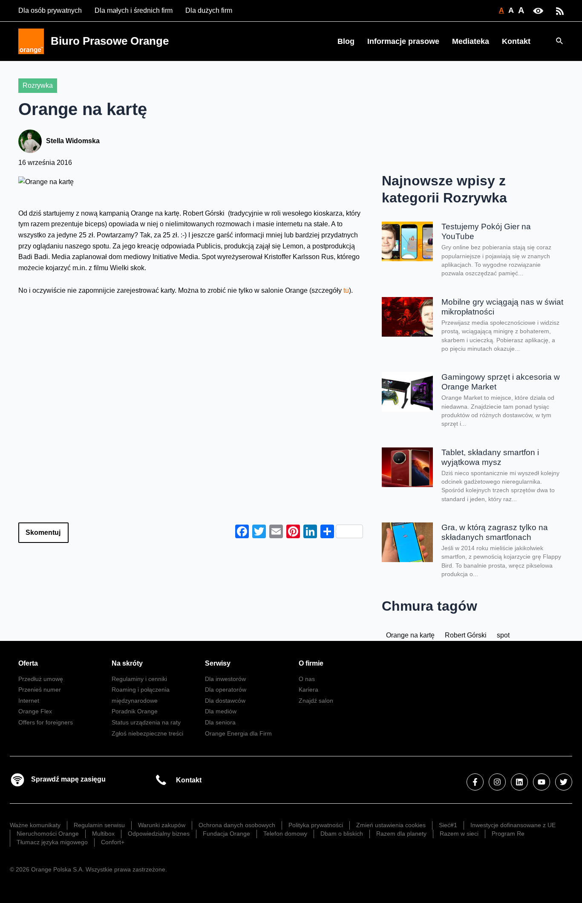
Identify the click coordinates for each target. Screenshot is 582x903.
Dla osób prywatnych (50, 10)
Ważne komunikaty (35, 825)
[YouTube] (541, 781)
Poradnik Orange (135, 711)
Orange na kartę (410, 635)
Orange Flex (35, 711)
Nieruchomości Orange (48, 833)
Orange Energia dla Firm (238, 733)
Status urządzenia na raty (146, 722)
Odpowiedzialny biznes (159, 833)
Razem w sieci (459, 833)
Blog (345, 41)
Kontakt (516, 41)
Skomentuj (43, 532)
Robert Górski (466, 635)
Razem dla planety (401, 833)
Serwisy (217, 663)
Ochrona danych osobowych (237, 825)
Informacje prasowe (403, 41)
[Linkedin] (519, 781)
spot (503, 635)
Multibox (103, 833)
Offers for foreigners (45, 722)
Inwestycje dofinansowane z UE (513, 825)
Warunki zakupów (161, 825)
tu (346, 290)
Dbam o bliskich (341, 833)
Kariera (308, 689)
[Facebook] (475, 781)
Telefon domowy (285, 833)
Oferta (28, 663)
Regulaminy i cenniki (139, 678)
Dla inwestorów (225, 678)
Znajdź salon (316, 700)
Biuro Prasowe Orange (110, 41)
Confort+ (112, 842)
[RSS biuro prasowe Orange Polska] (560, 10)
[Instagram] (497, 781)
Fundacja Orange (226, 833)
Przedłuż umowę (40, 678)
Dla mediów (220, 711)
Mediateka (470, 41)
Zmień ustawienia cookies (391, 825)
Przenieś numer (39, 689)
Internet (28, 700)
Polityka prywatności (315, 825)
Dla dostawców (225, 700)
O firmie (311, 663)
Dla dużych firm (208, 10)
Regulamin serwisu (99, 825)
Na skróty (127, 663)
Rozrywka (38, 85)
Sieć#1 (448, 825)
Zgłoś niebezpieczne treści (147, 733)
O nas (307, 678)
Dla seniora (220, 722)
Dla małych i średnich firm (134, 10)
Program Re (508, 833)
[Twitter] (563, 781)
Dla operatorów (225, 689)
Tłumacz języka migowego (52, 842)
